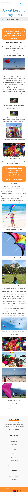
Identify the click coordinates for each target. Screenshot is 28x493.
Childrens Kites (14, 441)
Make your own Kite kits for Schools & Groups (14, 463)
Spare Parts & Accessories (14, 465)
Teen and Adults (14, 444)
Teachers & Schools (14, 446)
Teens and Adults (14, 460)
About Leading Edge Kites (13, 19)
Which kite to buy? (14, 439)
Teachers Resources (14, 481)
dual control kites (13, 299)
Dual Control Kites (9, 191)
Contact (14, 449)
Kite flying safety (13, 479)
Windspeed (17, 308)
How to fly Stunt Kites (14, 476)
